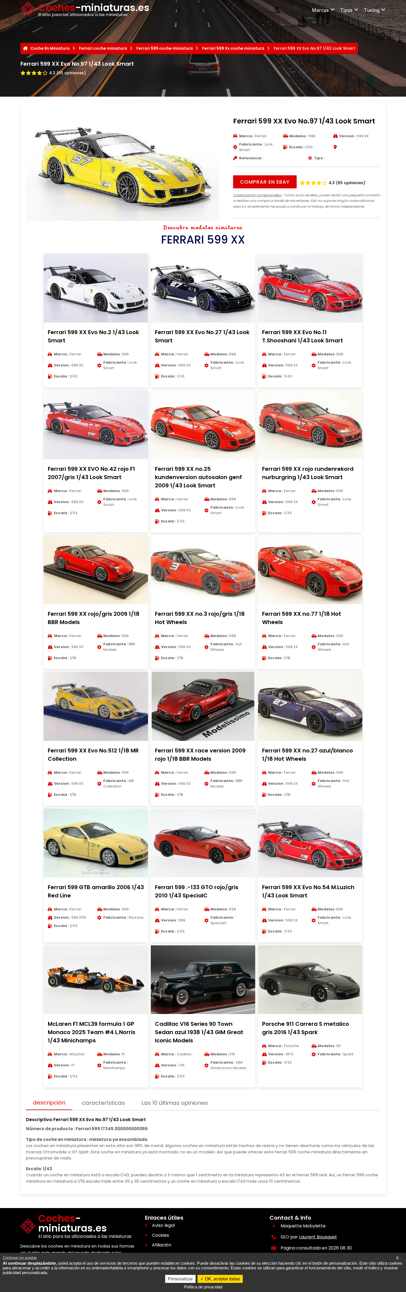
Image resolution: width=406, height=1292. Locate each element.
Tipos (346, 10)
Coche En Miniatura (50, 48)
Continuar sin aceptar (20, 1258)
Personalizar (180, 1279)
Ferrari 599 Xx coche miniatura (233, 48)
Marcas (320, 10)
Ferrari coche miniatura (103, 48)
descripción (49, 1102)
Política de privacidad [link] (203, 1287)
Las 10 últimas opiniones (174, 1103)
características (103, 1103)
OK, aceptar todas (222, 1279)
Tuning (371, 10)
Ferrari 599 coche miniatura (164, 48)
